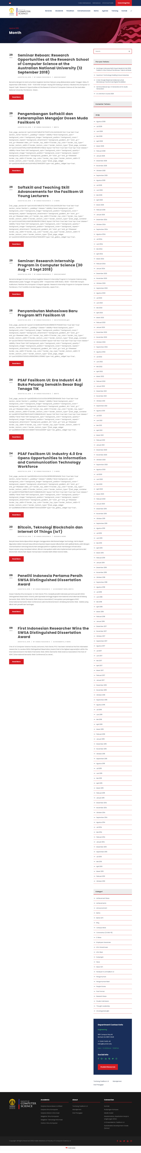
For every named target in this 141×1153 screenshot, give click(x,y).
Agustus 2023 (100, 293)
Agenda (105, 11)
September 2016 (101, 700)
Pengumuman (101, 977)
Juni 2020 (99, 479)
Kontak (124, 11)
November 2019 (101, 514)
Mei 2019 (99, 543)
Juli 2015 (99, 768)
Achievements (58, 642)
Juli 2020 (99, 474)
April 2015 (99, 783)
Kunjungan (99, 957)
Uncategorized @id (62, 320)
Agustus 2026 (100, 122)
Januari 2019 (100, 563)
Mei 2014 (99, 832)
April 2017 (99, 665)
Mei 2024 (99, 249)
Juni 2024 (99, 244)
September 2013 (101, 852)
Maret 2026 (100, 146)
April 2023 (99, 313)
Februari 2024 (101, 264)
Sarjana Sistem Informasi (50, 1113)
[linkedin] (106, 1058)
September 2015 (101, 759)
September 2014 (101, 817)
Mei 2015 (99, 778)
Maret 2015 (99, 788)
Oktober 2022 (100, 342)
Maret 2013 (99, 871)
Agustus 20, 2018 (24, 536)
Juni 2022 (99, 362)
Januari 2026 (100, 156)
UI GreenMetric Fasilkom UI (114, 1122)
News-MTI (99, 967)
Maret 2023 (100, 318)
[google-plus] (102, 1058)
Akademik (59, 11)
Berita (96, 11)
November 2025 (101, 166)
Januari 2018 (100, 621)
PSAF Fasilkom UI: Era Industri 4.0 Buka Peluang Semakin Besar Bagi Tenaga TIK (50, 384)
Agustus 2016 (100, 705)
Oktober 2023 (100, 283)
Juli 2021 (99, 416)
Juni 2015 (99, 773)
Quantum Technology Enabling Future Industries (112, 75)
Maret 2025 (100, 205)
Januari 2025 (100, 215)
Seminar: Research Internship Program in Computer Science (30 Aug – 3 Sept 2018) (50, 265)
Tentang (115, 11)
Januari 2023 (100, 327)
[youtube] (127, 1141)
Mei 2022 (99, 367)
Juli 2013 (99, 857)
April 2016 (99, 724)
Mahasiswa (97, 3)
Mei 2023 (99, 308)
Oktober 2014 (100, 813)
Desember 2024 (101, 220)
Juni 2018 (99, 597)
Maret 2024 (100, 259)
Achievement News (60, 589)
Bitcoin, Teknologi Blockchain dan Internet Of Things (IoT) (50, 529)
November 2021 (101, 396)
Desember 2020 (101, 450)
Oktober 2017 (100, 636)
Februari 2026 (100, 151)
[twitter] (113, 1058)
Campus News (101, 928)
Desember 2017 (101, 626)
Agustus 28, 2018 (24, 320)
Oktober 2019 (100, 518)
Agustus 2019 (100, 528)
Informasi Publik (107, 3)
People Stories (101, 986)
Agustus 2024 (101, 234)
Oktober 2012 (100, 881)
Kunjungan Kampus (111, 1109)
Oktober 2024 (101, 224)
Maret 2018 (100, 612)
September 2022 (102, 347)
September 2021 (101, 406)
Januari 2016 (100, 739)
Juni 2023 (99, 303)
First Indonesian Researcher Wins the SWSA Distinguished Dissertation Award (53, 632)
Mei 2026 (99, 136)
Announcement (60, 77)
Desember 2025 (101, 161)
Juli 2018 (99, 592)
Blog (97, 923)
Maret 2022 (100, 376)
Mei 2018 (99, 602)
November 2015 (101, 749)
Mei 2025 (99, 195)
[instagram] (116, 1058)
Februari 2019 (100, 558)
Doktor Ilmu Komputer (49, 1123)
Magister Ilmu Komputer (50, 1116)
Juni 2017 (99, 656)
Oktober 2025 (100, 171)
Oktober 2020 (101, 460)
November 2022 (101, 337)
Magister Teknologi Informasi (52, 1120)
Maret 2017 (100, 670)
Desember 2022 (101, 332)
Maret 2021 (99, 435)
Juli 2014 (99, 827)
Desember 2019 (101, 509)
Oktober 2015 (100, 754)
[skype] (109, 1058)
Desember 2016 (101, 685)
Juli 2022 (99, 357)
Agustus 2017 (100, 646)
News (98, 962)
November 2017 (101, 631)
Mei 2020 (99, 484)
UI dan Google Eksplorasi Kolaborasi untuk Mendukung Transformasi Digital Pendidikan (111, 81)
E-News (57, 201)
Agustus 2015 (100, 764)
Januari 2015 (100, 798)
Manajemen (117, 1081)
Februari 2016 (100, 734)
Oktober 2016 (100, 695)
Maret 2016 (100, 729)
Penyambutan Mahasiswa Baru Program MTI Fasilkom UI (48, 313)
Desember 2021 (101, 391)
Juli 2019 (99, 533)
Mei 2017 (99, 661)
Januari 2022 (100, 386)
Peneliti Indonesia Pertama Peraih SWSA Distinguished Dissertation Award (50, 580)
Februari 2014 (100, 837)
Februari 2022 (100, 381)
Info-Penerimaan (102, 947)
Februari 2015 (100, 793)
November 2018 (101, 572)
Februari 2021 (100, 440)
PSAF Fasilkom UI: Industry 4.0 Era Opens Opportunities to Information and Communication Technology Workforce (52, 460)
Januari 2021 (100, 445)
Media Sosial (108, 1113)
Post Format (100, 991)
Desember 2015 (101, 744)
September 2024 (102, 229)
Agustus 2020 (100, 469)
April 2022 (99, 371)
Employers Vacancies (103, 942)
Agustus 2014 (100, 822)
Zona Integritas (124, 3)
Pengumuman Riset (103, 982)
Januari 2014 (100, 842)
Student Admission (102, 1001)
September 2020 (102, 465)
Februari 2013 (100, 876)
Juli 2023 (99, 298)
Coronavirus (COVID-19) (104, 933)
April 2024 (99, 254)
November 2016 (101, 690)
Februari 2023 (100, 322)
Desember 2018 (101, 567)
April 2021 (99, 430)
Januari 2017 (100, 680)
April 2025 (99, 200)
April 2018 (99, 607)
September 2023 (102, 288)
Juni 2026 (99, 131)
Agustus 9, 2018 (24, 589)
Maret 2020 (100, 494)
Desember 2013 (101, 847)
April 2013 (99, 866)
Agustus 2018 (100, 587)
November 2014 (101, 808)
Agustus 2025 (100, 180)
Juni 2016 (99, 714)
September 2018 (101, 582)
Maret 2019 (100, 553)
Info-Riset (99, 952)
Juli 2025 (99, 185)
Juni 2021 (99, 420)
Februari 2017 (100, 675)
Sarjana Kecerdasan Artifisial (51, 1106)
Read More (16, 97)
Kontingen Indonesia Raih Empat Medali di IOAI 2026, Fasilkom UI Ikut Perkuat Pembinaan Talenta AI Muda (113, 69)
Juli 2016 (99, 710)
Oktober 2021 (100, 401)
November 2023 (101, 278)
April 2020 (99, 489)
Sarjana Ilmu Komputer (49, 1109)
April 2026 (99, 141)
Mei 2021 (99, 425)
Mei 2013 (99, 862)
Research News (60, 536)
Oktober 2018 (100, 577)
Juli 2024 (99, 239)
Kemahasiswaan (84, 11)
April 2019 (99, 548)
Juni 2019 (99, 538)
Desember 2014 (101, 803)
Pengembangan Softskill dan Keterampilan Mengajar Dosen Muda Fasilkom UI (53, 118)
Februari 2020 (100, 499)
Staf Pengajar (99, 1085)
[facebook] (98, 1058)
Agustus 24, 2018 (24, 394)
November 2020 (101, 455)
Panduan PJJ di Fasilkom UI (105, 972)
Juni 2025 (99, 190)
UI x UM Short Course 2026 (105, 94)
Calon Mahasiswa (84, 3)
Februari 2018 (100, 616)
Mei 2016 (99, 719)
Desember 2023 (101, 273)
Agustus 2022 (100, 352)
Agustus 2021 (100, 411)
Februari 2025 (100, 210)
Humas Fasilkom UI (43, 77)
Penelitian (70, 11)
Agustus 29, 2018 (24, 77)
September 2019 (101, 523)
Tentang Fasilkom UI (101, 1081)
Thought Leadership (103, 1006)
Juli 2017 (99, 651)
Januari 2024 (100, 269)
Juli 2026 (99, 126)
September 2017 (101, 641)
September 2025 (102, 175)
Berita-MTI (99, 918)
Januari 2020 (100, 504)
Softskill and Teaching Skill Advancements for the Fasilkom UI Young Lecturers (50, 191)
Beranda (48, 11)
